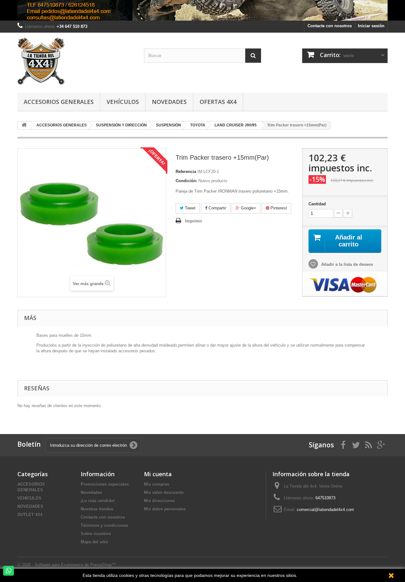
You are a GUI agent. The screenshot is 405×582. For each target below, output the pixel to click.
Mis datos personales (165, 509)
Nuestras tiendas (97, 509)
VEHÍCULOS (29, 498)
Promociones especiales (105, 484)
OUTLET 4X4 (29, 514)
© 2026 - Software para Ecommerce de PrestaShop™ (66, 564)
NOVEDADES (30, 506)
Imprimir (193, 221)
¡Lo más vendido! (98, 500)
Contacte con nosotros (330, 25)
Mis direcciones (159, 500)
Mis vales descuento (164, 492)
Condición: (186, 180)
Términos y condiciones (104, 525)
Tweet (190, 208)
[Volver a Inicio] (24, 125)
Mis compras (156, 484)
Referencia (186, 171)
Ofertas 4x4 (218, 102)
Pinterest (278, 208)
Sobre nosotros (96, 533)
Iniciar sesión (371, 25)
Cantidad (317, 203)
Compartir (216, 208)
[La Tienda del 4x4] (75, 61)
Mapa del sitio (94, 542)
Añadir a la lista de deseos (346, 264)
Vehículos (123, 102)
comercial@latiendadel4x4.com (325, 509)
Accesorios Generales (59, 102)
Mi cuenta (158, 474)
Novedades (169, 102)
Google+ (248, 208)
